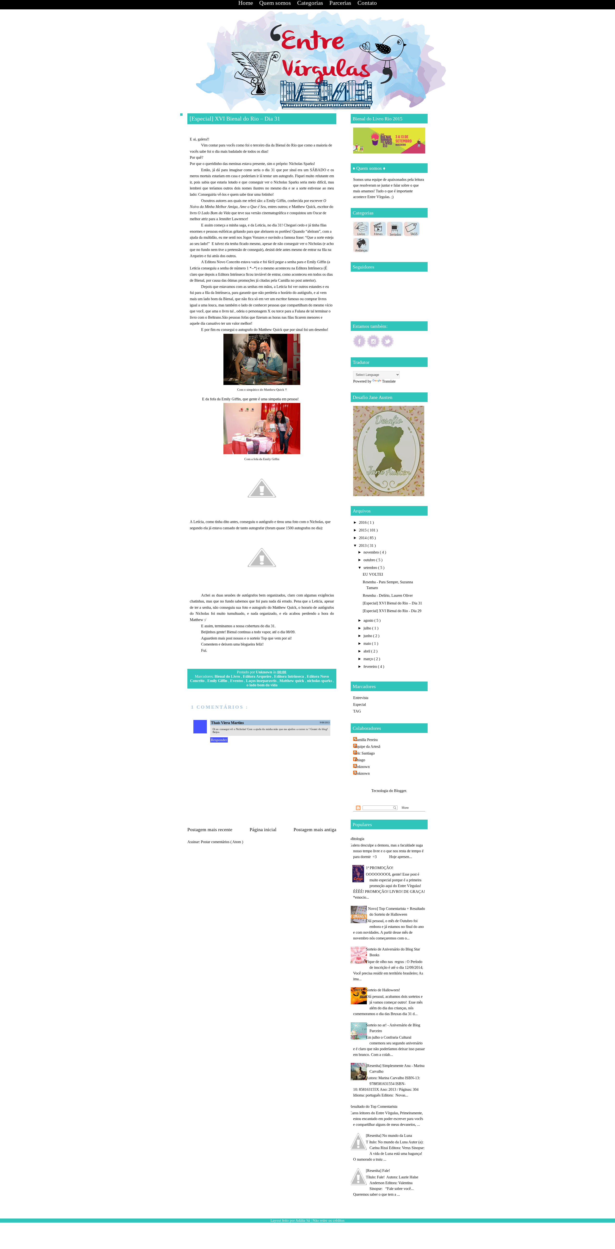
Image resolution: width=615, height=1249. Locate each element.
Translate (389, 381)
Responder (219, 740)
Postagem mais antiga (315, 829)
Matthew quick (292, 681)
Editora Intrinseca (289, 676)
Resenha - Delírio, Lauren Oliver (388, 595)
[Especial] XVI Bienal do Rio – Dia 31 (392, 603)
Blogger (400, 791)
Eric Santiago (364, 753)
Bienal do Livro (228, 676)
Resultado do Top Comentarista (373, 1106)
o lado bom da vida (261, 685)
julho (367, 628)
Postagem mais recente (209, 829)
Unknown (264, 672)
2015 (363, 530)
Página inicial (263, 829)
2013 (363, 545)
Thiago (359, 760)
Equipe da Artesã (367, 746)
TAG (357, 711)
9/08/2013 (325, 722)
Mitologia (357, 839)
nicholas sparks (320, 681)
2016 (363, 522)
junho (368, 636)
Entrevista (360, 698)
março (368, 659)
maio (367, 643)
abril (367, 651)
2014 (363, 538)
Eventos (237, 681)
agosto (368, 620)
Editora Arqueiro (257, 676)
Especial (359, 704)
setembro (370, 568)
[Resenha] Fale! (378, 1171)
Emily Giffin (217, 681)
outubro (369, 560)
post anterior (304, 280)
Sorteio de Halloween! (383, 990)
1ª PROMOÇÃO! (379, 868)
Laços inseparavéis (261, 681)
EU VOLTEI (373, 574)
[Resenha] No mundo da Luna (389, 1135)
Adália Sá (303, 1220)
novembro (371, 552)
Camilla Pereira (366, 740)
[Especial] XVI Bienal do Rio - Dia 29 (392, 611)
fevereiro (370, 666)
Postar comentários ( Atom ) (222, 842)
